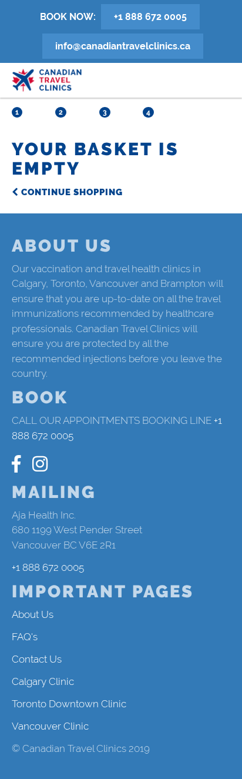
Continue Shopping (71, 192)
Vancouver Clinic (50, 726)
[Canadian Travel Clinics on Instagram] (40, 464)
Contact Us (37, 659)
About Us (32, 614)
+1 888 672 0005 (150, 16)
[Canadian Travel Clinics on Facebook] (16, 464)
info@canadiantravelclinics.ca (122, 46)
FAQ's (25, 637)
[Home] (47, 80)
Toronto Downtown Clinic (69, 704)
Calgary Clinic (43, 681)
